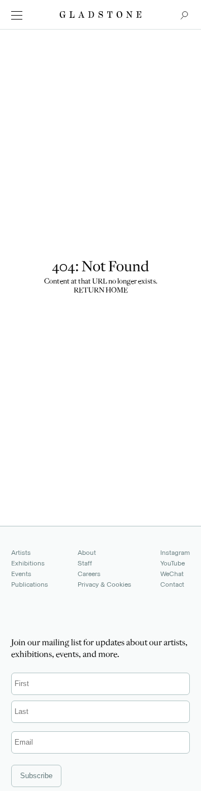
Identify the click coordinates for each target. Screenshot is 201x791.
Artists (21, 553)
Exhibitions (28, 563)
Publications (29, 584)
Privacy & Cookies (104, 584)
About (87, 553)
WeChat (172, 574)
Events (21, 574)
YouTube (172, 563)
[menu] (16, 15)
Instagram (175, 553)
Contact (172, 584)
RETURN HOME (101, 290)
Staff (85, 563)
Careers (89, 574)
